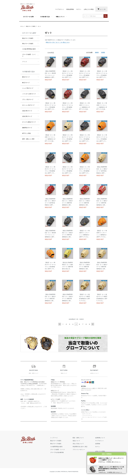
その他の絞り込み (45, 16)
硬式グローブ (26, 77)
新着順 (103, 52)
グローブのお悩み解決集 (57, 452)
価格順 (97, 52)
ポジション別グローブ (28, 105)
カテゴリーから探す (28, 16)
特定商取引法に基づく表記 (80, 446)
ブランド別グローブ (27, 99)
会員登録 (97, 443)
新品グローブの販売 (30, 26)
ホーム (22, 26)
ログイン (78, 9)
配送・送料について (78, 437)
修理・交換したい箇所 (28, 139)
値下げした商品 (26, 133)
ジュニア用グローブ (27, 88)
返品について (76, 440)
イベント (24, 61)
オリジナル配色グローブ (29, 122)
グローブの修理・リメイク (29, 55)
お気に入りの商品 (89, 9)
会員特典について (100, 437)
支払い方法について (78, 443)
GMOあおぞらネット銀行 (88, 388)
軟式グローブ (26, 82)
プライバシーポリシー (79, 449)
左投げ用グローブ (27, 116)
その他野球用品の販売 (56, 446)
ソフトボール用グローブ (29, 94)
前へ (59, 324)
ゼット (39, 26)
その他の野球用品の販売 (29, 49)
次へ (92, 324)
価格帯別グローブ (27, 127)
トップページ (54, 437)
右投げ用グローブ (27, 111)
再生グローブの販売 (27, 43)
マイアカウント (59, 9)
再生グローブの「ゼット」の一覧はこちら (57, 42)
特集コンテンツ (60, 16)
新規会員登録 (70, 9)
